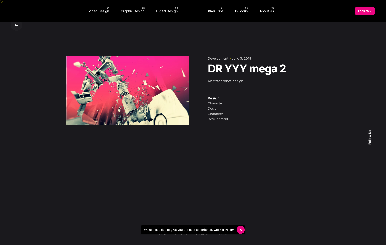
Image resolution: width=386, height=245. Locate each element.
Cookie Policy (225, 230)
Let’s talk (364, 11)
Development (218, 58)
